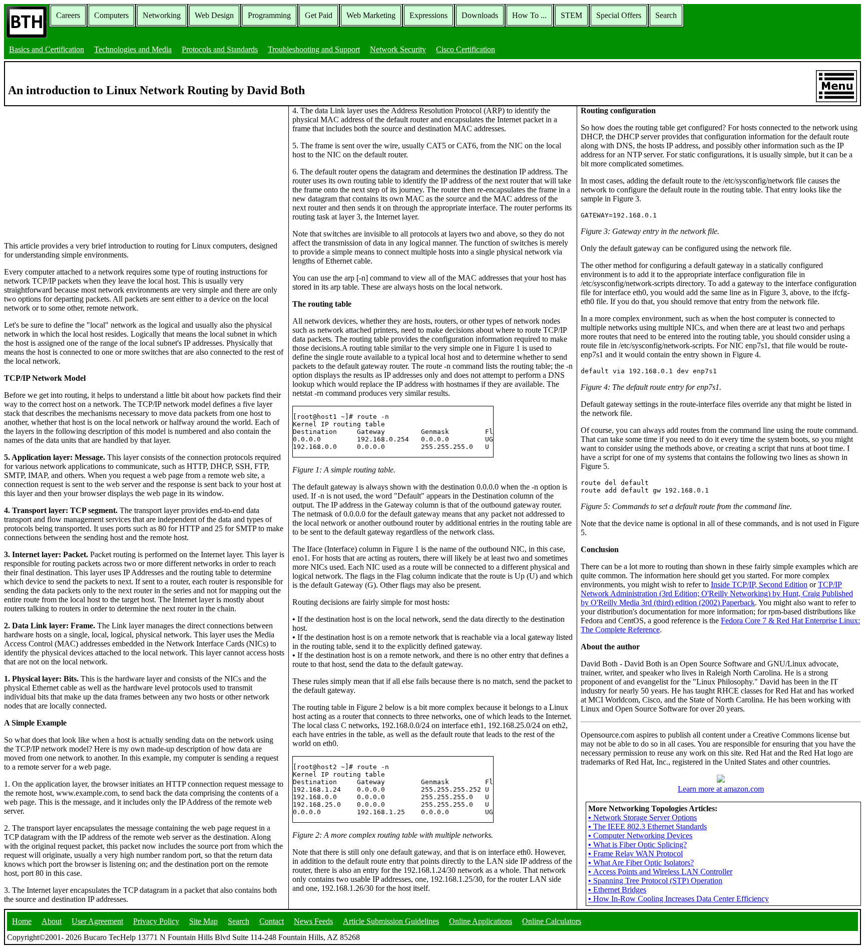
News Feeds (313, 921)
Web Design (214, 15)
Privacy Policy (156, 921)
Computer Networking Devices (640, 835)
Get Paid (318, 15)
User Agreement (97, 921)
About (52, 921)
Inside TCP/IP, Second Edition (759, 584)
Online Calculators (551, 921)
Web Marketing (370, 15)
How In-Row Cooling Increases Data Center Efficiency (678, 898)
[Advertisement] (79, 168)
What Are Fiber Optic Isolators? (641, 862)
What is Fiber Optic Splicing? (637, 844)
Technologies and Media (133, 49)
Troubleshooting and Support (314, 49)
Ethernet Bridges (617, 889)
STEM (571, 15)
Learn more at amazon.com (721, 789)
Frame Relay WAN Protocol (635, 853)
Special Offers (618, 15)
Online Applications (480, 921)
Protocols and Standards (220, 49)
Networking (162, 15)
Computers (111, 15)
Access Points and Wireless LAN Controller (660, 871)
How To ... (529, 15)
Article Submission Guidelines (391, 921)
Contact (271, 921)
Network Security (398, 49)
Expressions (428, 15)
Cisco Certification (465, 49)
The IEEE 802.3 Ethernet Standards (647, 826)
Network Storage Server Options (642, 817)
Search (666, 15)
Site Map (203, 921)
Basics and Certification (46, 49)
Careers (68, 15)
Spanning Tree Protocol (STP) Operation (655, 880)
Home (22, 921)
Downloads (480, 15)
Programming (269, 15)
